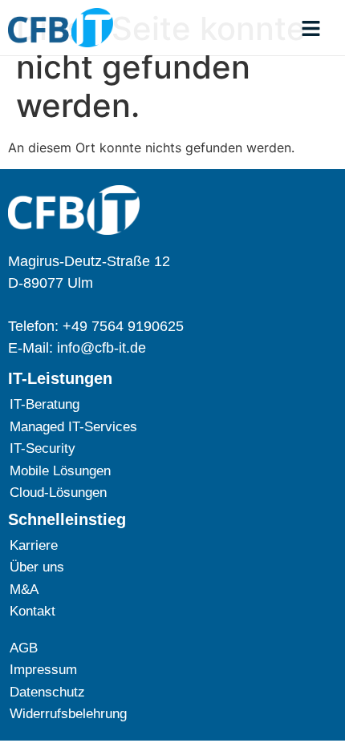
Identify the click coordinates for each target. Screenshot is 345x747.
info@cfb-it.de (101, 348)
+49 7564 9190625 (123, 326)
